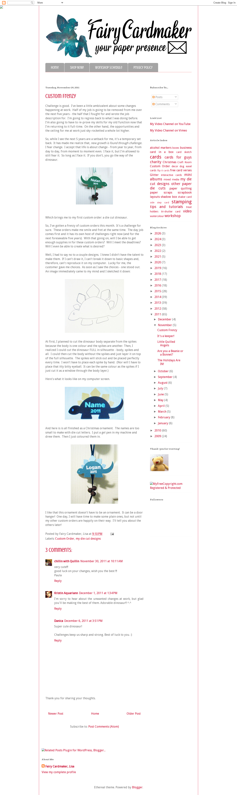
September (165, 377)
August (163, 382)
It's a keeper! (165, 336)
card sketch (184, 152)
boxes (175, 147)
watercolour (157, 216)
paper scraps (161, 192)
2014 (158, 297)
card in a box (161, 152)
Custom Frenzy (167, 330)
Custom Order (64, 538)
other (175, 184)
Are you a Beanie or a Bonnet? (170, 352)
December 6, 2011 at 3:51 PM (83, 621)
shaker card (185, 196)
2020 (158, 262)
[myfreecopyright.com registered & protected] (171, 488)
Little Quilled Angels (166, 343)
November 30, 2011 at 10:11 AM (101, 561)
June (161, 394)
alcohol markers (160, 147)
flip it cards (163, 170)
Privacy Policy (143, 67)
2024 (158, 239)
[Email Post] (111, 534)
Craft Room (184, 162)
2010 (158, 430)
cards (155, 157)
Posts (158, 97)
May (161, 400)
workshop (173, 216)
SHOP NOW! (77, 67)
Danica (58, 621)
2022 (158, 251)
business (186, 147)
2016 (158, 285)
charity (155, 162)
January (163, 423)
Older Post (134, 713)
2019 (158, 268)
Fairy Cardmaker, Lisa (59, 766)
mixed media (171, 179)
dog (182, 166)
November (165, 325)
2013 (158, 302)
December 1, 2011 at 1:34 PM (98, 593)
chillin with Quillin (66, 561)
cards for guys (178, 157)
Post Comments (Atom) (103, 726)
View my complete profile (59, 772)
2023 (158, 245)
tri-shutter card (171, 211)
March (162, 411)
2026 (158, 233)
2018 (158, 274)
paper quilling (180, 188)
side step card (159, 202)
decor (175, 166)
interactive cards (171, 175)
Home (55, 67)
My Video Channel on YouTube (170, 124)
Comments (162, 104)
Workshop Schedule (108, 67)
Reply (58, 581)
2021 (158, 256)
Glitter (154, 175)
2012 (158, 308)
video (187, 211)
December (165, 319)
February (164, 417)
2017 (158, 279)
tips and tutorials (166, 207)
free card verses (181, 170)
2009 (158, 436)
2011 (158, 314)
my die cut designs (88, 538)
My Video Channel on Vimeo (168, 130)
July (161, 388)
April (162, 406)
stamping (182, 201)
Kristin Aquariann (66, 593)
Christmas (169, 162)
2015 (158, 291)
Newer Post (55, 713)
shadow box (169, 197)
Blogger (137, 787)
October (163, 371)
